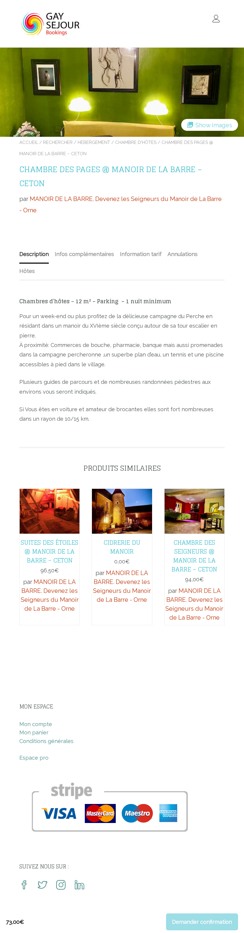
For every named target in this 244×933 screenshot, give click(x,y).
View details (49, 507)
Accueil (28, 142)
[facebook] (24, 885)
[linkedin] (79, 885)
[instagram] (61, 885)
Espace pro (34, 758)
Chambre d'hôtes (136, 142)
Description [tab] (34, 254)
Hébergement (94, 142)
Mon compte (35, 724)
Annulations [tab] (183, 254)
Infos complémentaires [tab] (84, 254)
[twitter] (42, 885)
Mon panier (34, 732)
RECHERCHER (58, 142)
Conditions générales (46, 741)
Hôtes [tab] (27, 271)
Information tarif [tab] (141, 254)
